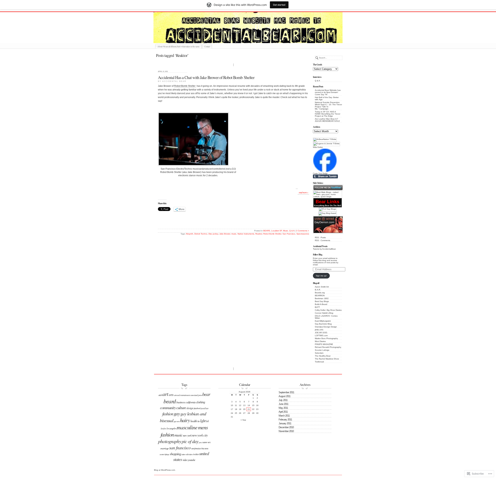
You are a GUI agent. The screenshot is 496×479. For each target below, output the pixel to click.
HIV (198, 421)
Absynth (189, 234)
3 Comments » (302, 231)
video (185, 460)
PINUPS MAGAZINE (324, 344)
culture (181, 407)
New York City (200, 435)
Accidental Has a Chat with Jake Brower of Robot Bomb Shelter (206, 77)
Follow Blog (317, 254)
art (165, 393)
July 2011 (283, 400)
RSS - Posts (320, 237)
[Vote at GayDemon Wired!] (328, 233)
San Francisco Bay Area (199, 448)
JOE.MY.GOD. (321, 332)
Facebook (197, 408)
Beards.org (320, 293)
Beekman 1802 (322, 298)
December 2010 (286, 427)
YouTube (191, 460)
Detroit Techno (200, 234)
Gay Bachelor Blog (323, 324)
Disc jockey (213, 234)
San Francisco (288, 234)
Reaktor (258, 234)
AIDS (160, 395)
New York (187, 435)
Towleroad (319, 362)
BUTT (317, 307)
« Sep (243, 420)
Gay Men (176, 421)
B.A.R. (318, 290)
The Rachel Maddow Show (327, 359)
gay (177, 413)
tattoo (184, 454)
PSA (200, 442)
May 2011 (283, 407)
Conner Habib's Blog (324, 313)
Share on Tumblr (325, 176)
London (163, 428)
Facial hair (204, 408)
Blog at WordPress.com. (165, 470)
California (190, 402)
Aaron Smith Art (322, 287)
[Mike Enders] (325, 172)
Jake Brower (224, 234)
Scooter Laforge (322, 350)
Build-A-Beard (321, 304)
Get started (279, 4)
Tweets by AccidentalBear (324, 249)
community (168, 407)
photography (169, 441)
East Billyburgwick (323, 321)
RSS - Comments (322, 240)
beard (170, 401)
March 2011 (284, 415)
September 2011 (286, 392)
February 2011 (285, 419)
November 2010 (286, 431)
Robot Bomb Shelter (185, 86)
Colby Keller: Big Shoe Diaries (328, 310)
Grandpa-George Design (326, 327)
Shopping (175, 453)
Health (193, 421)
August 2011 (284, 396)
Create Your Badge (320, 173)
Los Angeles (171, 428)
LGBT (203, 420)
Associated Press (196, 395)
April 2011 (283, 411)
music (233, 234)
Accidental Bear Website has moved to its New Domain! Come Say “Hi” (328, 92)
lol (207, 421)
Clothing (200, 402)
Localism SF (276, 231)
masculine (187, 427)
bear (206, 394)
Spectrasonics (302, 234)
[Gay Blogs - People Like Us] (328, 209)
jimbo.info (319, 330)
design (190, 408)
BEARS (266, 231)
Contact (207, 46)
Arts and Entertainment (182, 395)
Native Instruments (246, 234)
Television (189, 454)
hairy (185, 420)
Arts (171, 394)
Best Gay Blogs (322, 301)
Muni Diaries (320, 341)
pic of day (190, 441)
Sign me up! (321, 276)
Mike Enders (318, 147)
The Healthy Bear (323, 356)
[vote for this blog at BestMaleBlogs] (327, 196)
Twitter (196, 454)
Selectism (319, 353)
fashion (167, 414)
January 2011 (285, 423)
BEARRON (320, 295)
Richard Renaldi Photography (328, 347)
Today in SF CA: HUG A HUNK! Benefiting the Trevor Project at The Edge (327, 114)
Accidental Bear (252, 38)
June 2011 (283, 404)
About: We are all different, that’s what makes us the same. (178, 46)
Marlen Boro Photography (326, 338)
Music (285, 231)
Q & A (317, 81)
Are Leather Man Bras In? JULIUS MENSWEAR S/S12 (327, 120)
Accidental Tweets (320, 246)
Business (180, 402)
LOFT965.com (321, 335)
